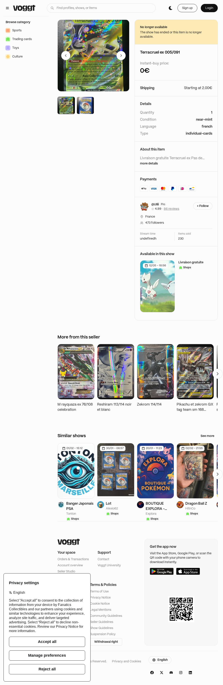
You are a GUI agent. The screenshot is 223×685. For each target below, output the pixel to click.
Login (209, 8)
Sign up (187, 8)
